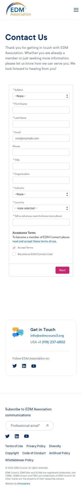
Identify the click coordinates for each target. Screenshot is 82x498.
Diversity (55, 446)
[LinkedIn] (24, 366)
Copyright (12, 453)
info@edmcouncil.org (47, 335)
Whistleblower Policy (19, 460)
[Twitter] (14, 366)
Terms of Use (14, 446)
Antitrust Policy (59, 453)
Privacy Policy (35, 446)
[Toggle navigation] (75, 9)
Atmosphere (23, 483)
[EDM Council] (18, 9)
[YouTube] (33, 366)
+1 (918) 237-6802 (51, 342)
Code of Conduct (34, 453)
